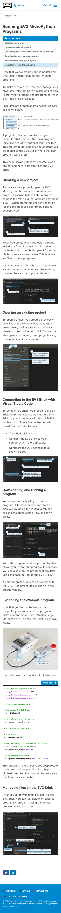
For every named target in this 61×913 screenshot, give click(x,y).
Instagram (41, 891)
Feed (24, 896)
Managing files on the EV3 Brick (20, 65)
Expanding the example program (20, 60)
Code (46, 5)
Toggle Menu (11, 15)
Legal (20, 901)
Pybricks (19, 5)
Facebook (10, 891)
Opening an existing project (18, 47)
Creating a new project (15, 43)
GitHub (26, 891)
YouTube (11, 896)
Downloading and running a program (22, 56)
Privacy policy (29, 901)
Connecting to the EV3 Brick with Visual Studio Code (29, 51)
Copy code (48, 683)
